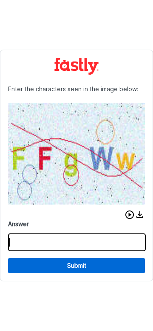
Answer (18, 223)
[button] (130, 215)
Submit (76, 265)
